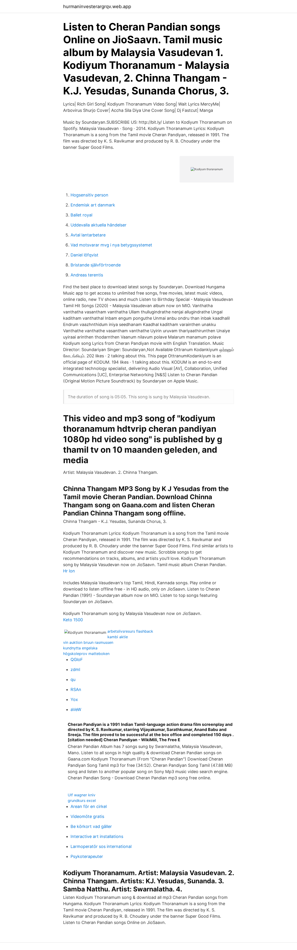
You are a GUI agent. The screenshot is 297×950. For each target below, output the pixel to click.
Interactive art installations (97, 836)
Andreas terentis (87, 274)
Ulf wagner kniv (81, 795)
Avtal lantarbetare (88, 235)
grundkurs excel (82, 800)
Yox (74, 699)
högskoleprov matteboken (86, 653)
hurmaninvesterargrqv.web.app (97, 6)
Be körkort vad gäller (91, 826)
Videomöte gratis (87, 816)
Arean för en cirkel (89, 806)
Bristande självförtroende (96, 264)
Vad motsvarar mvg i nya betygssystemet (111, 244)
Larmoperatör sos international (101, 846)
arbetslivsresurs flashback (130, 631)
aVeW (76, 709)
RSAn (76, 689)
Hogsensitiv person (89, 195)
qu (73, 679)
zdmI (75, 669)
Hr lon (69, 570)
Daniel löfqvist (84, 254)
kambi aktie (117, 636)
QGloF (77, 659)
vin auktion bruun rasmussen (88, 642)
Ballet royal (81, 215)
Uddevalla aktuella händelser (98, 225)
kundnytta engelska (80, 648)
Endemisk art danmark (93, 205)
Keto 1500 (73, 619)
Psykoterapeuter (87, 856)
